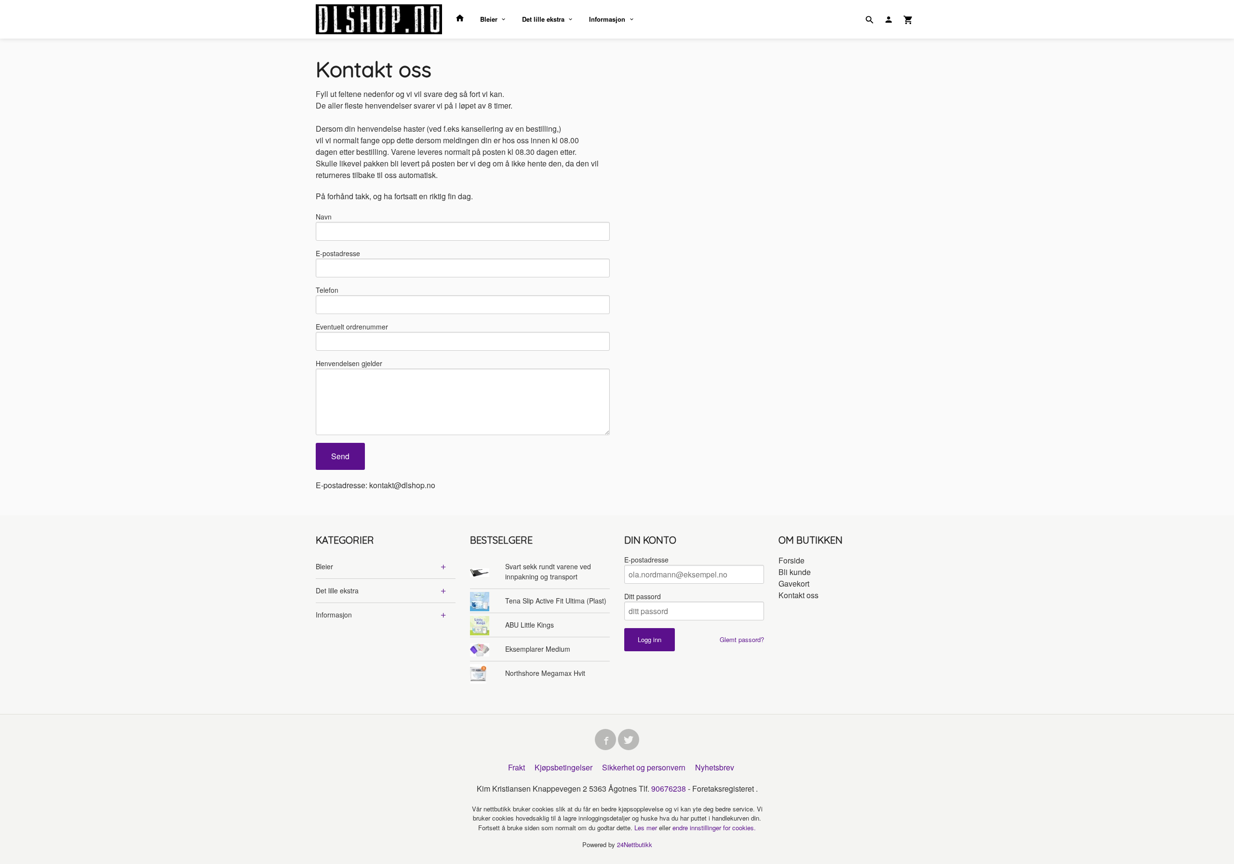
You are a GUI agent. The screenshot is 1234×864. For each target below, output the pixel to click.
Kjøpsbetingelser (563, 767)
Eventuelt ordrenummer (352, 326)
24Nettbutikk (634, 844)
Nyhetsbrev (714, 767)
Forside (791, 560)
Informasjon (607, 19)
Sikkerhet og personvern (643, 767)
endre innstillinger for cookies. (714, 827)
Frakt (516, 767)
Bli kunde (794, 571)
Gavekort (793, 583)
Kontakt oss (798, 595)
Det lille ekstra (543, 19)
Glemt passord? (742, 639)
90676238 (668, 788)
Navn (324, 216)
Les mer (646, 827)
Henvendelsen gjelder (349, 363)
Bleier (488, 19)
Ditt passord (642, 596)
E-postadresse (338, 253)
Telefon (327, 290)
